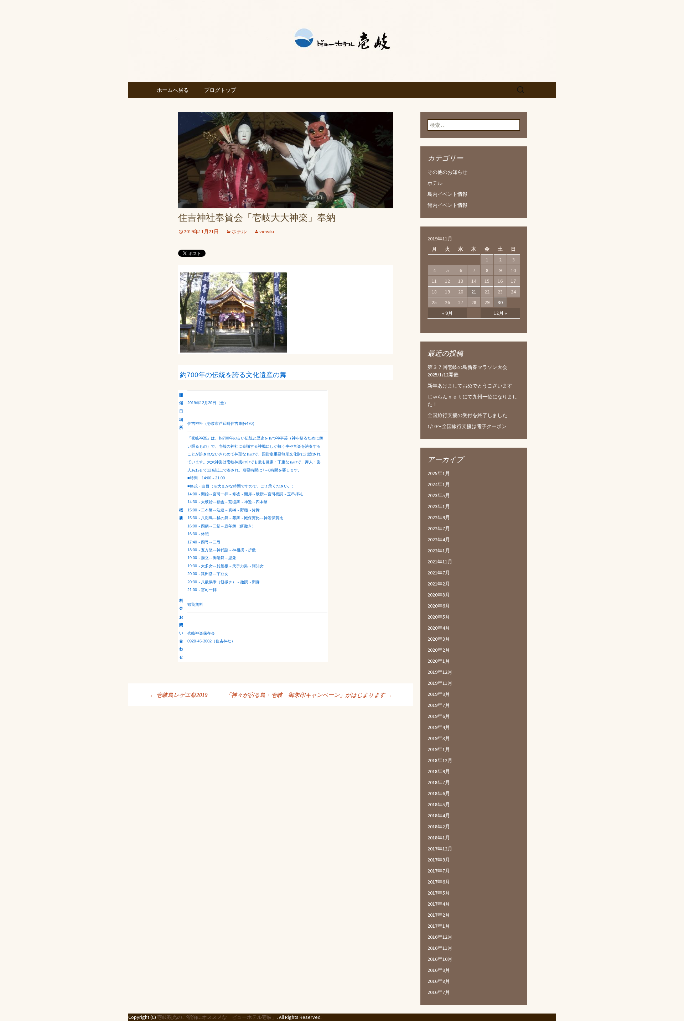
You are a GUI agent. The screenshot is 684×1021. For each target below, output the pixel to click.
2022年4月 (439, 539)
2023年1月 (439, 506)
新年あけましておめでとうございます (470, 385)
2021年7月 (439, 572)
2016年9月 (439, 970)
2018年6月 (439, 793)
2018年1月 (439, 837)
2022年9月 (439, 517)
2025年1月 (439, 473)
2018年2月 (439, 826)
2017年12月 (440, 848)
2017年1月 (439, 926)
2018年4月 (439, 815)
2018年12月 (440, 760)
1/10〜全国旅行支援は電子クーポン (467, 426)
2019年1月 (439, 749)
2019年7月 (439, 705)
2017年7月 (439, 871)
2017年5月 (439, 893)
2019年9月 (439, 694)
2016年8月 (439, 981)
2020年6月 (439, 606)
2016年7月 (439, 992)
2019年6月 (439, 716)
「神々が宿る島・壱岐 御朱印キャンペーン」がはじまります (309, 694)
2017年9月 (439, 859)
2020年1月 (439, 661)
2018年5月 (439, 804)
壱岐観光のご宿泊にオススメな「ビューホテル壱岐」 (217, 1017)
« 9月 (447, 313)
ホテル (239, 231)
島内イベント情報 (447, 194)
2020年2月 (439, 650)
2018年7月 (439, 782)
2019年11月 (440, 683)
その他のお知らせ (447, 172)
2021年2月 (439, 583)
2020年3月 (439, 639)
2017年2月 (439, 915)
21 (473, 291)
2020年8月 (439, 595)
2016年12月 (440, 937)
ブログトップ (220, 90)
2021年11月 (440, 561)
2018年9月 (439, 771)
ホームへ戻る (173, 90)
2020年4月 (439, 628)
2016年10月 (440, 959)
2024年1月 (439, 484)
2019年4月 (439, 727)
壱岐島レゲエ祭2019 (179, 694)
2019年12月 (440, 672)
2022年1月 (439, 550)
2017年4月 (439, 904)
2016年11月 (440, 948)
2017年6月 (439, 882)
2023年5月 (439, 495)
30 (500, 302)
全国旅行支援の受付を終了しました (467, 415)
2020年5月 (439, 617)
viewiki (266, 231)
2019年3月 (439, 738)
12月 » (500, 313)
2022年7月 (439, 528)
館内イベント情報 (447, 205)
